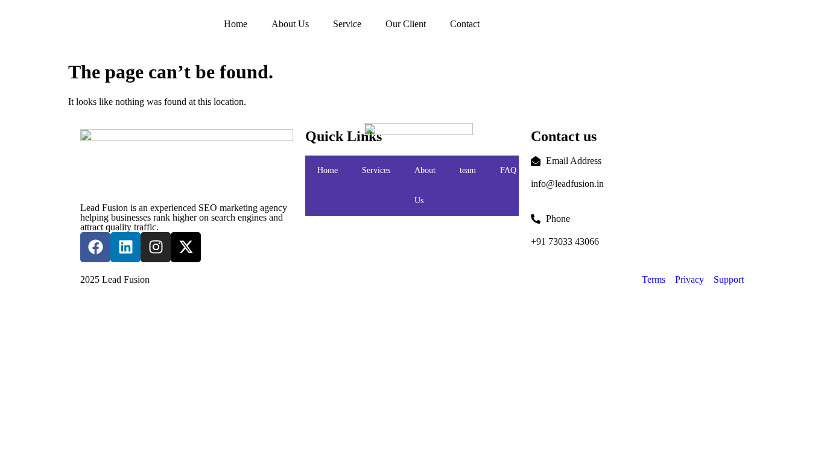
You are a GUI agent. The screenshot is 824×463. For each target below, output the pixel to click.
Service (347, 24)
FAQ (508, 170)
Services (376, 170)
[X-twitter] (186, 247)
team (468, 170)
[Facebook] (95, 247)
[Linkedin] (125, 247)
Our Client (405, 24)
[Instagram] (156, 247)
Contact (465, 24)
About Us (290, 24)
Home (235, 24)
